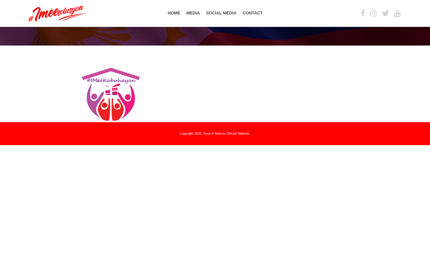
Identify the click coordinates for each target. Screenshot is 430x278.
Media (193, 13)
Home (174, 13)
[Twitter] (385, 13)
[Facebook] (363, 13)
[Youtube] (397, 13)
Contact (253, 13)
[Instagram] (373, 13)
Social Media (221, 13)
